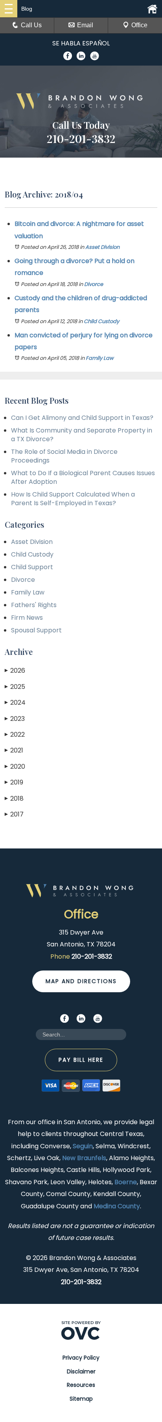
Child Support (32, 567)
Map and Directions (81, 981)
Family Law (100, 358)
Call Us (31, 25)
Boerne (125, 1182)
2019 (14, 782)
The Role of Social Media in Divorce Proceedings (64, 456)
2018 (14, 798)
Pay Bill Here (81, 1060)
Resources (81, 1385)
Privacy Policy (81, 1358)
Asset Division (102, 247)
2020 (15, 766)
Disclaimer (81, 1371)
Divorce (93, 284)
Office (139, 25)
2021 (14, 750)
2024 (15, 702)
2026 (15, 670)
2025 (15, 686)
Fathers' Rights (34, 604)
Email (85, 25)
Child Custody (101, 321)
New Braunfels (84, 1157)
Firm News (27, 617)
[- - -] (8, 8)
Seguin (83, 1146)
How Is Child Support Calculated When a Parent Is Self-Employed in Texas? (73, 499)
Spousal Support (36, 630)
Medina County (117, 1206)
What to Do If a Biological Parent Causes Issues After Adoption (83, 477)
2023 (15, 718)
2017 (14, 814)
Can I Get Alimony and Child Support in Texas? (82, 417)
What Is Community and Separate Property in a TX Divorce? (81, 435)
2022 (15, 734)
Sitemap (81, 1399)
